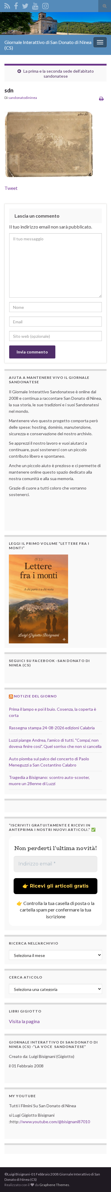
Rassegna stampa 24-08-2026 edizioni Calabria (52, 727)
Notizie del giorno (35, 696)
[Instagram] (45, 5)
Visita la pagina (24, 1021)
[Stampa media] (101, 98)
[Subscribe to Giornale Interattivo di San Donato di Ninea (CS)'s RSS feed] (7, 5)
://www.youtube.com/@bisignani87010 (54, 1121)
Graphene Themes (54, 1185)
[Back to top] (97, 1178)
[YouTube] (35, 5)
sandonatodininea (22, 97)
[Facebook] (16, 5)
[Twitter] (25, 5)
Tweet (10, 188)
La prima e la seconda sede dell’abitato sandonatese (58, 74)
